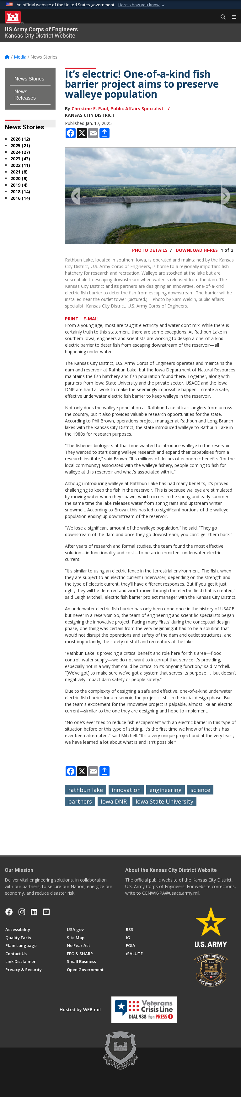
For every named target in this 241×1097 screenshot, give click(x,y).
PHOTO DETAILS (150, 250)
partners (80, 801)
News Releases (25, 95)
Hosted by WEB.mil (80, 1009)
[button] (142, 5)
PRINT (71, 319)
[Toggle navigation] (231, 17)
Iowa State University (164, 801)
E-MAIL (91, 319)
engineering (165, 790)
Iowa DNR (114, 801)
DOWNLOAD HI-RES (197, 250)
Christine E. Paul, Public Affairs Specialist (118, 108)
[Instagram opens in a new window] (22, 912)
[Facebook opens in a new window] (9, 912)
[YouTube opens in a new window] (46, 912)
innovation (126, 790)
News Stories (29, 78)
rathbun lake (85, 790)
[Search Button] (221, 17)
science (200, 790)
